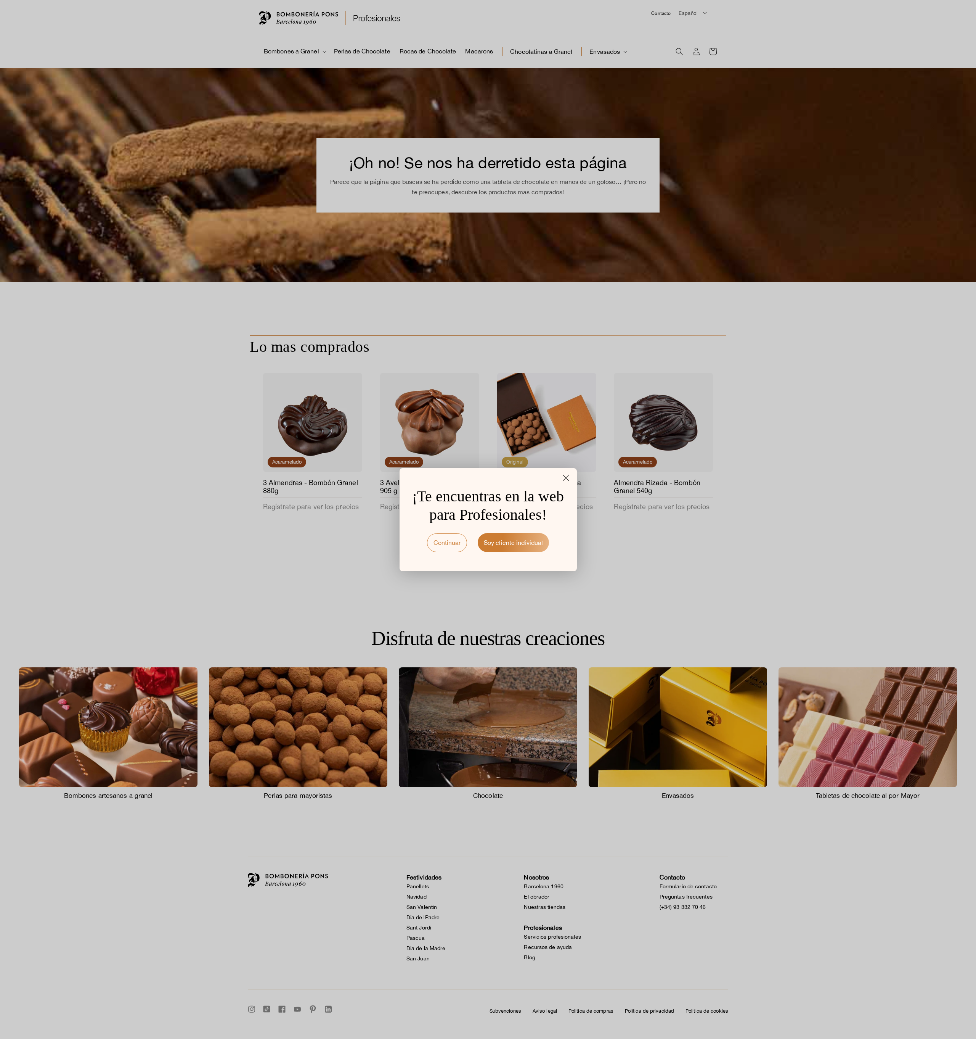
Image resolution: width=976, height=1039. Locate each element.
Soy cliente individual (513, 542)
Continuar (447, 542)
